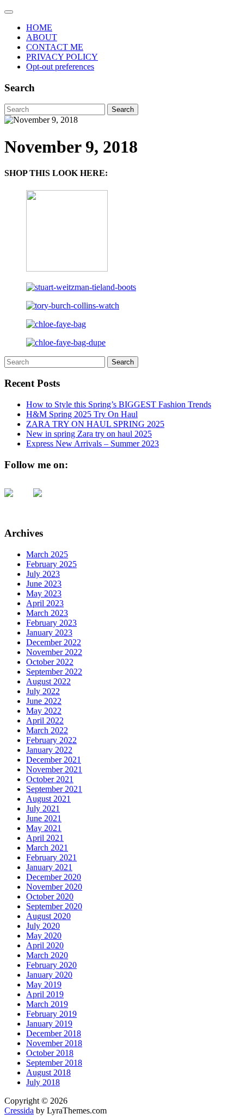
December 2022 (53, 642)
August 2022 (48, 681)
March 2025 (47, 554)
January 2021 (49, 867)
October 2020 (49, 896)
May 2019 (43, 984)
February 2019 (51, 1013)
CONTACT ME (54, 47)
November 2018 (54, 1043)
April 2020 (45, 945)
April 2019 (45, 994)
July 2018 (43, 1082)
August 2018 (48, 1072)
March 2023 (47, 613)
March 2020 (47, 955)
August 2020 (48, 916)
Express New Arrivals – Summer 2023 (92, 443)
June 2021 (43, 818)
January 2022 (49, 749)
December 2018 (53, 1033)
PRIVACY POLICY (62, 56)
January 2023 (49, 632)
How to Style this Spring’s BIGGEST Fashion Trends (118, 404)
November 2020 (54, 886)
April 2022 (45, 720)
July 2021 (43, 808)
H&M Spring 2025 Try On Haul (82, 414)
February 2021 (51, 857)
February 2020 (51, 965)
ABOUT (41, 37)
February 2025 (51, 564)
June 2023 (43, 583)
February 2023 (51, 622)
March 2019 (47, 1004)
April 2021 (45, 837)
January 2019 (49, 1023)
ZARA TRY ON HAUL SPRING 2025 (95, 424)
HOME (39, 27)
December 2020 (53, 877)
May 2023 (43, 593)
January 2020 (49, 974)
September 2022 (54, 671)
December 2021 (53, 759)
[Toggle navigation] (8, 12)
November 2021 (54, 769)
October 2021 (49, 779)
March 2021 (47, 847)
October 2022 (49, 661)
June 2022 (43, 701)
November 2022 (54, 652)
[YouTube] (17, 501)
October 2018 (49, 1053)
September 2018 (54, 1062)
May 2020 (43, 935)
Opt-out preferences (60, 66)
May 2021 (43, 828)
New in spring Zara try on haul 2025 (89, 433)
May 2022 (43, 710)
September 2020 (54, 906)
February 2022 (51, 740)
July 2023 (43, 573)
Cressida (19, 1110)
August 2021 (48, 798)
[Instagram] (46, 501)
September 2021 (54, 789)
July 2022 (43, 691)
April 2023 (45, 603)
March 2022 (47, 730)
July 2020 (43, 925)
